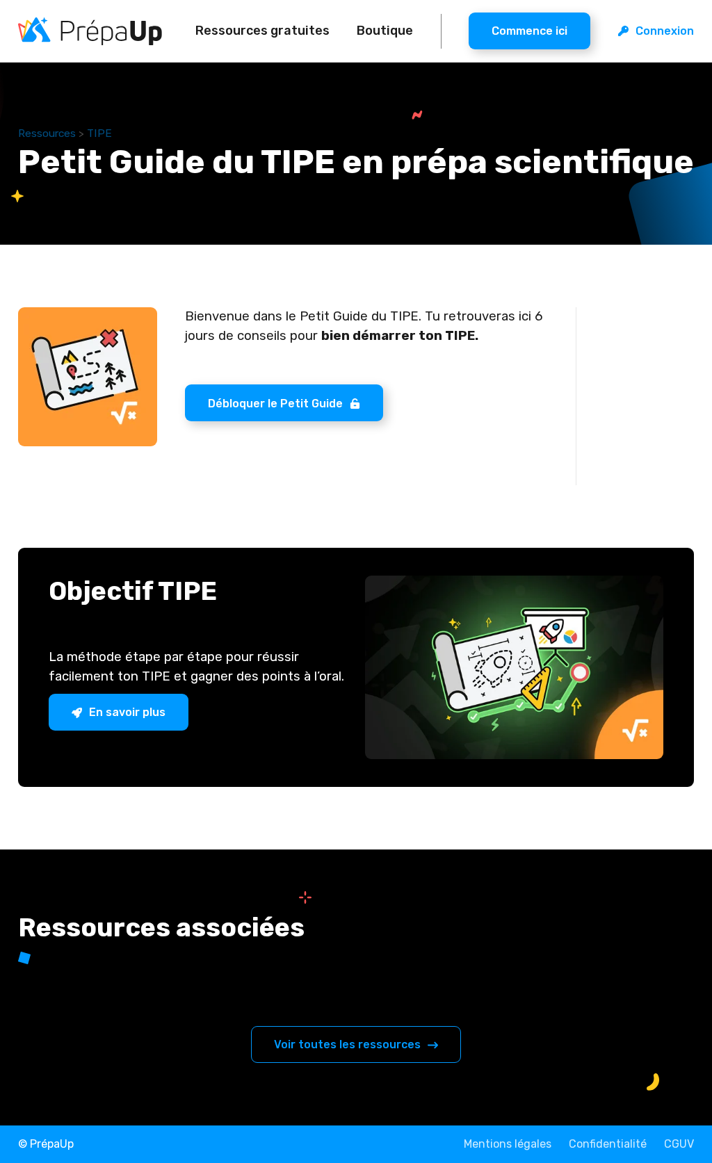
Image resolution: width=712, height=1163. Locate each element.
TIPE (99, 133)
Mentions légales (507, 1143)
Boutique (385, 30)
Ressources (47, 133)
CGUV (679, 1143)
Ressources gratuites (262, 30)
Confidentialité (608, 1143)
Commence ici (529, 31)
